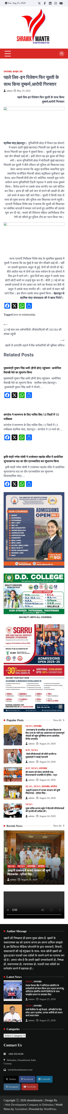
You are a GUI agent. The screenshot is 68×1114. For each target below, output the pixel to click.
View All (57, 720)
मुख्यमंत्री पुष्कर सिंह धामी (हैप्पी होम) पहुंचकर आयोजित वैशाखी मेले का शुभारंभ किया (32, 370)
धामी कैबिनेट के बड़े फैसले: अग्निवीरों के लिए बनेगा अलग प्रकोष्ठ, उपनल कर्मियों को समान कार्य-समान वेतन (44, 1012)
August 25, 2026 (47, 999)
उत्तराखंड (8, 71)
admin (10, 91)
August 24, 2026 (47, 743)
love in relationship (24, 314)
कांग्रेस (54, 786)
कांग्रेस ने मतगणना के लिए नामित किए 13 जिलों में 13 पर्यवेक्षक (31, 417)
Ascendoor (21, 1109)
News (29, 726)
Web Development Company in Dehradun (29, 1104)
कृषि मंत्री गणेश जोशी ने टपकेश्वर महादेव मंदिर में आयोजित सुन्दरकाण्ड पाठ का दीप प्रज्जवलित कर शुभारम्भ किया (33, 459)
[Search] (61, 53)
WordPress (50, 1109)
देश (21, 71)
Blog (29, 786)
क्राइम (15, 71)
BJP (28, 750)
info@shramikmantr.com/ (20, 1070)
